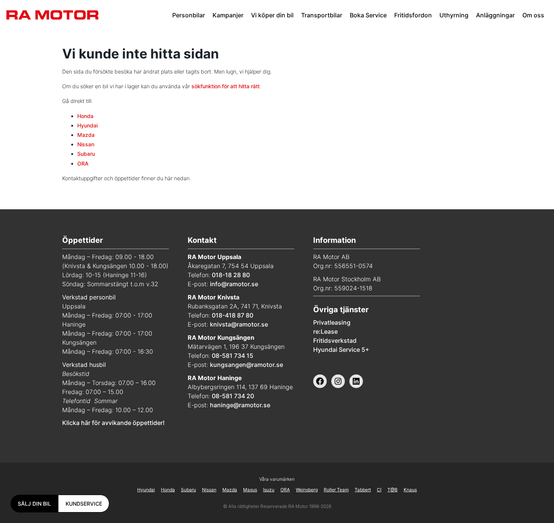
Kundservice (84, 503)
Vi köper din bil (272, 15)
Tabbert (363, 489)
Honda (85, 116)
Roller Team (336, 489)
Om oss (533, 15)
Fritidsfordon (413, 15)
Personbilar (188, 15)
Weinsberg (307, 489)
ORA (83, 163)
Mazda (86, 135)
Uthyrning (453, 15)
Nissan (85, 144)
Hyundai (87, 125)
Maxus (250, 489)
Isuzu (268, 489)
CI (379, 489)
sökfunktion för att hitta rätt (225, 86)
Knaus (410, 489)
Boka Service (368, 15)
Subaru (86, 153)
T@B (392, 489)
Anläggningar (495, 15)
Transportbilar (321, 15)
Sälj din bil (34, 503)
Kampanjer (228, 15)
